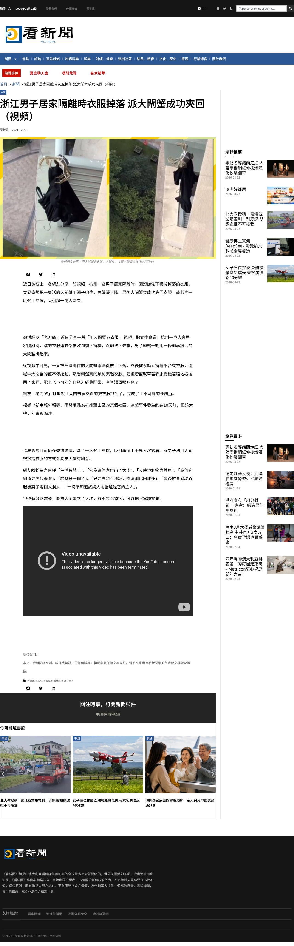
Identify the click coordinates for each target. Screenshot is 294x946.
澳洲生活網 (54, 914)
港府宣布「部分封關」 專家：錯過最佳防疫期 (244, 505)
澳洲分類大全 (77, 914)
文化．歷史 (167, 58)
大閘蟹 (30, 680)
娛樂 (87, 58)
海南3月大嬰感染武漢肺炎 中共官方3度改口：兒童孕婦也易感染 (245, 534)
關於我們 (219, 58)
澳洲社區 (125, 58)
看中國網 (34, 914)
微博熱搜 (58, 680)
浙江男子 (68, 680)
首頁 (3, 84)
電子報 (90, 8)
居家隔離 (48, 680)
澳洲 (150, 738)
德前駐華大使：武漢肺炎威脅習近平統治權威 (244, 478)
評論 (37, 58)
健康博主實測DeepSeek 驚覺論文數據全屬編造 (243, 246)
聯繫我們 (51, 8)
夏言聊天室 (39, 72)
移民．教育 (145, 58)
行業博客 (200, 58)
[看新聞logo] (39, 43)
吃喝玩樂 (72, 58)
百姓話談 (53, 58)
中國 (3, 92)
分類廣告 (71, 8)
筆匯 (184, 58)
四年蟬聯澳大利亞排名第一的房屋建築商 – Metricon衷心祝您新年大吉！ (244, 566)
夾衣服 (38, 680)
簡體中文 (5, 8)
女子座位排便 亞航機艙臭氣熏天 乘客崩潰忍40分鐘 (244, 272)
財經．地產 (104, 58)
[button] (28, 274)
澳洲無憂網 (101, 914)
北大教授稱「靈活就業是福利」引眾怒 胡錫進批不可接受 (244, 219)
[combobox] (261, 8)
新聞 (8, 58)
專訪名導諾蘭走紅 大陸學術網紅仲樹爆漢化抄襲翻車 (244, 167)
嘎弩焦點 (69, 72)
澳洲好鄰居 (235, 189)
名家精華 (97, 72)
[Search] (290, 8)
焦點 (25, 58)
